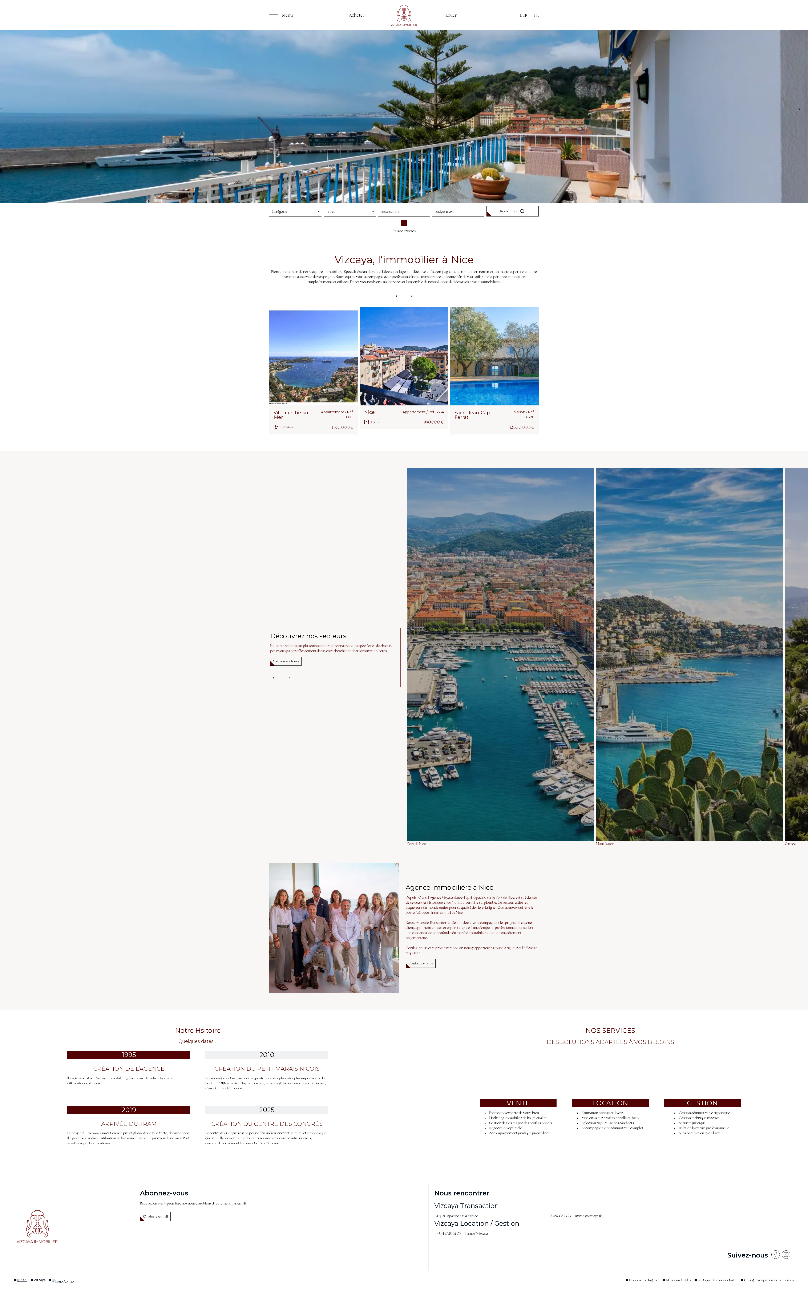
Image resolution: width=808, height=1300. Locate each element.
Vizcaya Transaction (466, 1206)
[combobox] (295, 211)
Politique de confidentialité (718, 1280)
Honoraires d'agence (644, 1280)
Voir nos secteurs (286, 661)
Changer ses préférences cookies (769, 1280)
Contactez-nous (420, 963)
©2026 (22, 1280)
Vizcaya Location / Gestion (476, 1223)
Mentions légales (678, 1280)
